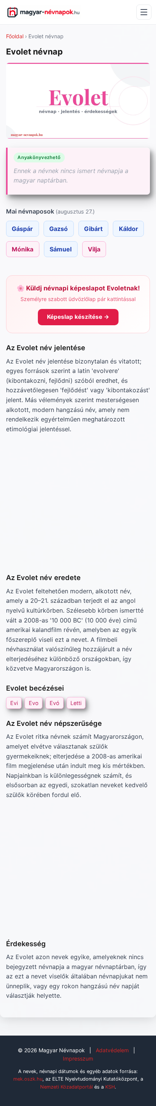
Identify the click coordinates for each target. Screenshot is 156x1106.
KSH (110, 1087)
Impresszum (78, 1058)
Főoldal (14, 36)
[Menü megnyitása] (143, 12)
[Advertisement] (78, 503)
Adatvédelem (112, 1050)
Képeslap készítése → (78, 316)
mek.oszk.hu (27, 1079)
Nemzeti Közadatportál (66, 1087)
